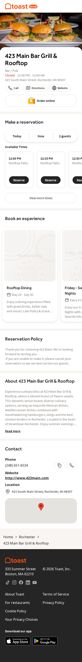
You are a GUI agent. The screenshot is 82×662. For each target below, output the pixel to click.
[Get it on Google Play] (45, 641)
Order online (46, 101)
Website (63, 88)
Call (16, 88)
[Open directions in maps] (41, 510)
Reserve (19, 180)
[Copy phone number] (59, 465)
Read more (12, 431)
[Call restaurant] (71, 465)
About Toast (14, 594)
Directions (38, 88)
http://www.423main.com (27, 478)
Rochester (27, 537)
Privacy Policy (53, 602)
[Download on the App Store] (17, 641)
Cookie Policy (15, 611)
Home (8, 537)
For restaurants (17, 602)
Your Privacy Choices (21, 619)
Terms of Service (56, 594)
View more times (41, 198)
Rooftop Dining (19, 288)
